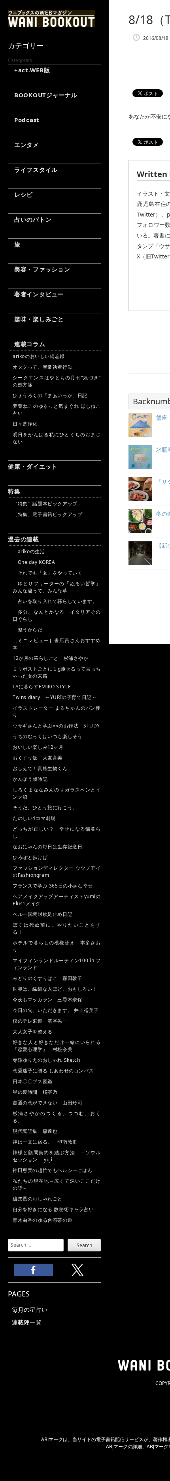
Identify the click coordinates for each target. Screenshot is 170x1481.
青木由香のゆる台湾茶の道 (42, 1220)
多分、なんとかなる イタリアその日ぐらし (57, 615)
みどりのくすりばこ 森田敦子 (47, 978)
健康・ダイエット (33, 466)
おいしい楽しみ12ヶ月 (38, 747)
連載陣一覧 (27, 1322)
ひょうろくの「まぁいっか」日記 (50, 395)
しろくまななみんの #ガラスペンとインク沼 (57, 793)
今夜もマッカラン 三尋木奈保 (47, 999)
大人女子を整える (33, 1031)
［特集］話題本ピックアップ (45, 503)
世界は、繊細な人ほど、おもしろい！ (55, 988)
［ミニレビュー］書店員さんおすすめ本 (57, 644)
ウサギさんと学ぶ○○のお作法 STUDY (56, 725)
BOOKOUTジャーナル (42, 95)
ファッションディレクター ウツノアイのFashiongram (57, 871)
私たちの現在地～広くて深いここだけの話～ (57, 1184)
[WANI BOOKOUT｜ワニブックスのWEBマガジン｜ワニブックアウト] (51, 24)
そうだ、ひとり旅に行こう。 (45, 807)
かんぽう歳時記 (30, 779)
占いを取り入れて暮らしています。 (55, 601)
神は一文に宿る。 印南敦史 (47, 1141)
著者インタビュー (36, 294)
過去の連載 (23, 539)
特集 (14, 491)
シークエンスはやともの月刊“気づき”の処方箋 (57, 381)
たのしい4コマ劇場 (34, 818)
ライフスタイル (33, 169)
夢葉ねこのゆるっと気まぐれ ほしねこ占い (57, 409)
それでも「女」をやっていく (47, 572)
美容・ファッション (39, 269)
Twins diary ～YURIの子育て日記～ (54, 697)
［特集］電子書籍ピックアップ (47, 514)
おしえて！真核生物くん (40, 768)
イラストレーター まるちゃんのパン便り (57, 711)
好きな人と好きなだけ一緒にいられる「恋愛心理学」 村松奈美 (57, 1046)
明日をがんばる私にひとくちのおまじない (57, 438)
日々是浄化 (25, 423)
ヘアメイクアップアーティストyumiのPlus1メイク (57, 900)
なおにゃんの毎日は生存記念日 (47, 846)
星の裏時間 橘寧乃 (35, 1092)
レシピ (20, 194)
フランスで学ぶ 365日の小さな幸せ (53, 885)
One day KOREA (34, 562)
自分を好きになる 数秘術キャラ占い (53, 1209)
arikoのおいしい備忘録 (39, 356)
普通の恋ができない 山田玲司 (47, 1102)
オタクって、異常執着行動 (42, 367)
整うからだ (28, 629)
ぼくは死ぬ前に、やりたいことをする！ (57, 928)
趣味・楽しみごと (36, 319)
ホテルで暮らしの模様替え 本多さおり (57, 946)
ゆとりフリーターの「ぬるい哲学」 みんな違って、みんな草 (57, 587)
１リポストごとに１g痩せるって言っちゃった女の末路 (57, 672)
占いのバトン (29, 219)
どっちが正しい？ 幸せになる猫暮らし (57, 832)
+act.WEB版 (29, 70)
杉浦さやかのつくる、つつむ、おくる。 (57, 1117)
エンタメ (23, 145)
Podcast (24, 120)
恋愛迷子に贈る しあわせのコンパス (53, 1070)
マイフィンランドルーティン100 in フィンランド (57, 964)
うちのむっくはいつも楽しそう (47, 736)
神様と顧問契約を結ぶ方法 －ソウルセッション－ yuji (57, 1156)
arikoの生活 (29, 551)
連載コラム (26, 344)
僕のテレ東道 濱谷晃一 (40, 1020)
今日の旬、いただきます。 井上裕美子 (57, 1010)
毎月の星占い (29, 1309)
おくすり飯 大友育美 (37, 757)
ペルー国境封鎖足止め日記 (42, 914)
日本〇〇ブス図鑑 (33, 1081)
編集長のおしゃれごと (37, 1198)
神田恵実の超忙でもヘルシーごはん (53, 1170)
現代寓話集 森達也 (35, 1131)
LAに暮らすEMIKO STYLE (42, 686)
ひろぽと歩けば (30, 857)
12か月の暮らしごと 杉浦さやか (51, 658)
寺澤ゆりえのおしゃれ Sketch (46, 1060)
